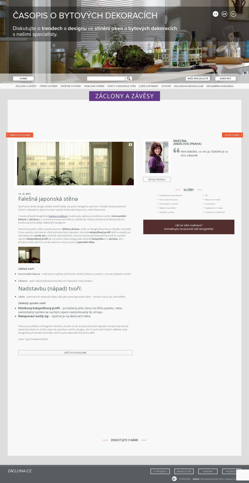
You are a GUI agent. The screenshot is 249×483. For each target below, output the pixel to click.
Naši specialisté (198, 78)
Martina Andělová (57, 216)
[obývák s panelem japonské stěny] (29, 262)
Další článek (232, 135)
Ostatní (166, 86)
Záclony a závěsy (26, 86)
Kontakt (225, 78)
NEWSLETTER (184, 471)
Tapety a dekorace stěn (121, 86)
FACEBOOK (232, 471)
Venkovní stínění (94, 86)
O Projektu (160, 471)
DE (224, 14)
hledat (128, 78)
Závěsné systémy (71, 86)
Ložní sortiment (148, 86)
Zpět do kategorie (75, 352)
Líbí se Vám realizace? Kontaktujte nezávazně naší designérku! (188, 227)
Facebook (130, 144)
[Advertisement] (124, 118)
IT (233, 14)
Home (23, 78)
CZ (215, 14)
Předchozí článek (20, 135)
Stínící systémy (49, 86)
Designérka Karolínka (220, 86)
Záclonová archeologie (189, 86)
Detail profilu (156, 179)
